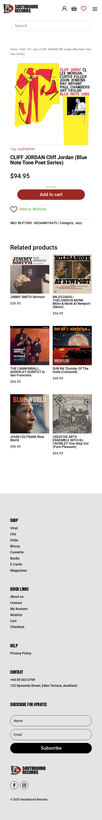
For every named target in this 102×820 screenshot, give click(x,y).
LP (28, 49)
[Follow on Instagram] (24, 785)
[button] (84, 70)
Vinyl (22, 49)
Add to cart (51, 194)
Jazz (35, 49)
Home (13, 49)
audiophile (26, 149)
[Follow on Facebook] (14, 785)
